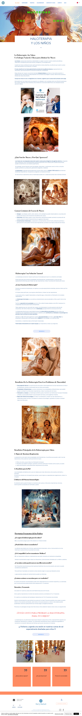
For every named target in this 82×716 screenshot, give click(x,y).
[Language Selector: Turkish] (78, 2)
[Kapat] (80, 714)
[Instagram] (60, 710)
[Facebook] (63, 710)
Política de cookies (47, 710)
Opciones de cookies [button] (59, 713)
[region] (22, 677)
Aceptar (76, 713)
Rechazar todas (68, 713)
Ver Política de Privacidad (13, 714)
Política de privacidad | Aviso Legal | (38, 710)
